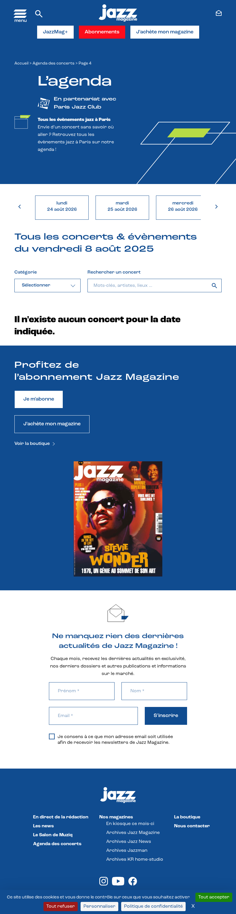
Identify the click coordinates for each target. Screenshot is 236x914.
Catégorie (25, 272)
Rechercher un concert (113, 272)
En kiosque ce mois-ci (130, 824)
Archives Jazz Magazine (133, 832)
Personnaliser (99, 906)
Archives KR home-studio (134, 859)
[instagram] (103, 884)
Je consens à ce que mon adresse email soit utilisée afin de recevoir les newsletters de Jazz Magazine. (115, 740)
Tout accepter (213, 897)
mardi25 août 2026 (122, 206)
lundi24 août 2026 (62, 206)
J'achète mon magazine (164, 32)
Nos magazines (116, 817)
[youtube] (118, 884)
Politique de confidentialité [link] (153, 906)
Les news (43, 826)
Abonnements (102, 32)
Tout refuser (60, 906)
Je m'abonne (38, 399)
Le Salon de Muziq (53, 835)
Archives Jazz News (128, 841)
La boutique (187, 817)
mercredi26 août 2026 (183, 206)
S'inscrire (166, 715)
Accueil (21, 63)
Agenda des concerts (54, 63)
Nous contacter (192, 826)
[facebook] (132, 884)
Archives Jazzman (126, 850)
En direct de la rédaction (60, 817)
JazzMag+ (55, 32)
